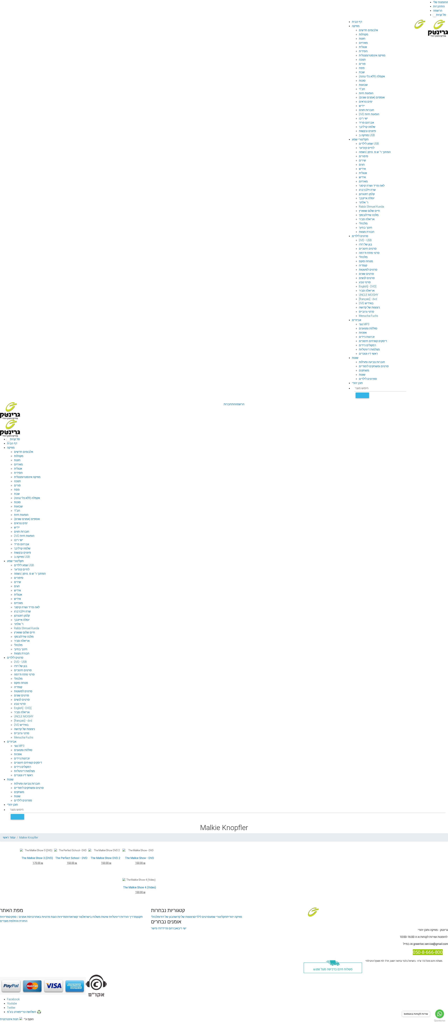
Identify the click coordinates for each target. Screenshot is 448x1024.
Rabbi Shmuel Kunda (371, 206)
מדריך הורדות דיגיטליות (122, 916)
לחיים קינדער (366, 147)
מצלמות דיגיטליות (369, 349)
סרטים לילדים (360, 236)
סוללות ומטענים (368, 328)
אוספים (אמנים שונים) (372, 97)
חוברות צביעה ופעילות (372, 362)
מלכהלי (363, 223)
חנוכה (362, 59)
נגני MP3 (364, 324)
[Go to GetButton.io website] (439, 1020)
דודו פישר (156, 928)
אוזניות (363, 332)
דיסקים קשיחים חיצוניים (373, 341)
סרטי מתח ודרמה (369, 252)
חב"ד (362, 89)
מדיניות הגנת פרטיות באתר (50, 916)
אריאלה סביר (366, 219)
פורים (362, 63)
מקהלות (363, 34)
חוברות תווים (366, 110)
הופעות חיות (366, 93)
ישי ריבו (363, 118)
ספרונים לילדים (368, 378)
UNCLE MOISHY (368, 294)
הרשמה (437, 10)
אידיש (362, 168)
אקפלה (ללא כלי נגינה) (372, 76)
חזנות (362, 38)
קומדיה (363, 265)
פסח (362, 68)
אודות (69, 916)
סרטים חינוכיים (368, 248)
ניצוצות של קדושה (369, 307)
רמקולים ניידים (367, 345)
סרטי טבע (365, 282)
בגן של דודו (365, 244)
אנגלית (363, 47)
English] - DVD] (367, 286)
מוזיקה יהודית (234, 916)
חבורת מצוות (366, 231)
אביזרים (356, 320)
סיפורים (363, 156)
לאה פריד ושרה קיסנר (371, 185)
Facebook (13, 999)
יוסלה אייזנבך (366, 198)
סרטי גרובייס (366, 311)
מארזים (363, 42)
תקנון (140, 916)
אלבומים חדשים (368, 30)
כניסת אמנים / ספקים (21, 916)
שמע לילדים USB (369, 143)
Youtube (12, 1003)
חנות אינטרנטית (9, 1019)
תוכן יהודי (357, 383)
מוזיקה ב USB (367, 135)
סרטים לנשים (367, 278)
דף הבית (357, 21)
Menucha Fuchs (368, 315)
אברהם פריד (366, 122)
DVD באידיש (366, 303)
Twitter (11, 1007)
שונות (355, 357)
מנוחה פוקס (366, 261)
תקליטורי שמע (360, 139)
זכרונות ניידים (366, 336)
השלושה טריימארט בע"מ (21, 1011)
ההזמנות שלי (440, 2)
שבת (362, 72)
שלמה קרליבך (367, 126)
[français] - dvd (368, 299)
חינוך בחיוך (365, 227)
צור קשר (77, 916)
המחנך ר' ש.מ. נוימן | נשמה (375, 152)
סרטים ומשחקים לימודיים (374, 366)
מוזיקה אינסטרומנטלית (372, 55)
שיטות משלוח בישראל (95, 916)
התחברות (439, 6)
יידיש (362, 105)
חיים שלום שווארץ (369, 210)
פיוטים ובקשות (367, 131)
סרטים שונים (366, 273)
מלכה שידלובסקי (369, 215)
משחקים (364, 370)
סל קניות (440, 14)
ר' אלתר (363, 202)
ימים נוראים (366, 101)
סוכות (362, 80)
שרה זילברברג (367, 189)
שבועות (363, 84)
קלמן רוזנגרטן (367, 194)
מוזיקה (355, 26)
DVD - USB (365, 240)
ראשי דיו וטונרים (368, 353)
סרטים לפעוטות (368, 269)
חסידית (363, 51)
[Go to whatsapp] (439, 1013)
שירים (362, 160)
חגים (362, 164)
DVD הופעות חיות (369, 114)
